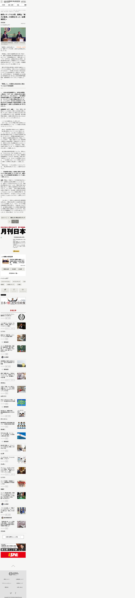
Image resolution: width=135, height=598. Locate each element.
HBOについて (6, 579)
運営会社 (6, 587)
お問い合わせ (19, 587)
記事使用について (19, 579)
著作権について (20, 583)
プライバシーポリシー (6, 583)
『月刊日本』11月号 (20, 47)
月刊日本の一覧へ (13, 273)
